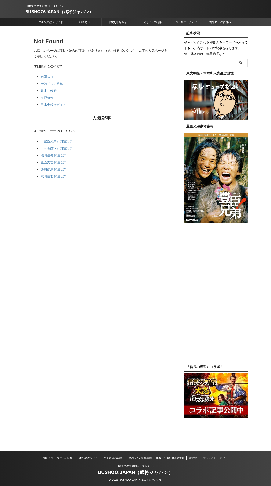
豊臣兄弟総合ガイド (50, 22)
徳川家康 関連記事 (54, 169)
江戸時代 (47, 98)
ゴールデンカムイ (186, 22)
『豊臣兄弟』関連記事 (56, 141)
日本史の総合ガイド (88, 458)
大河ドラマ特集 (152, 22)
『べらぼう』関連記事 (56, 148)
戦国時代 (84, 22)
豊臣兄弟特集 (64, 458)
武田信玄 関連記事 (54, 176)
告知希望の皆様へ (220, 22)
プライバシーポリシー (216, 458)
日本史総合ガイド (119, 22)
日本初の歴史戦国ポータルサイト (135, 466)
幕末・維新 (49, 91)
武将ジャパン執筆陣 (140, 458)
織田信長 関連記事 (54, 155)
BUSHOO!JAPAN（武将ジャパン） (59, 11)
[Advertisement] (216, 296)
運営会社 (194, 458)
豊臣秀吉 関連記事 (54, 162)
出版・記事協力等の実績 (170, 458)
